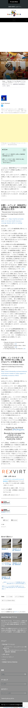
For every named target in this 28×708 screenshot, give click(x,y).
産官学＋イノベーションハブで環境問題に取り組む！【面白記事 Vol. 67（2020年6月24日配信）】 (15, 582)
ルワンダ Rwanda (19, 596)
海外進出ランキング (5, 512)
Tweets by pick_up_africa (7, 698)
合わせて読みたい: (7, 162)
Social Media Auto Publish (8, 707)
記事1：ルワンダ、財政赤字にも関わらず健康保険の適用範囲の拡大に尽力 (13, 154)
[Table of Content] (24, 150)
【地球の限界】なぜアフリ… (15, 6)
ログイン (16, 611)
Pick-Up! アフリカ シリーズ (18, 143)
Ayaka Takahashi (5, 103)
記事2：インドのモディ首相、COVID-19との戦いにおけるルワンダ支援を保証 (13, 160)
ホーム (4, 659)
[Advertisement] (14, 37)
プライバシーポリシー (8, 657)
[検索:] (14, 674)
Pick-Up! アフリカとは (8, 644)
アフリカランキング (5, 504)
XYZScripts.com (22, 707)
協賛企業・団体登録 (10, 652)
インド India (9, 596)
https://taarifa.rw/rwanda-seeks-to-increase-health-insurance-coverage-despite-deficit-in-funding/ (12, 221)
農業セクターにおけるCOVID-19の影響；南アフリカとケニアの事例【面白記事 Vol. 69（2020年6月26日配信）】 (13, 587)
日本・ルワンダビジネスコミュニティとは (15, 650)
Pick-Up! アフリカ (6, 143)
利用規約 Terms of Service (9, 662)
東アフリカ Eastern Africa (8, 600)
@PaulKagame (18, 429)
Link (23, 268)
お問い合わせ (5, 654)
